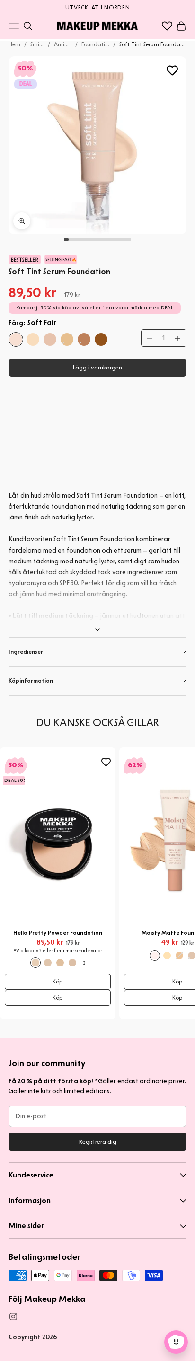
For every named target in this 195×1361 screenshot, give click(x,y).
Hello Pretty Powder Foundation (57, 932)
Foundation (95, 44)
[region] (97, 6)
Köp (58, 981)
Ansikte (62, 44)
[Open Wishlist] (167, 26)
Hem (14, 44)
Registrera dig (97, 1141)
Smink (37, 44)
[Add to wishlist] (172, 70)
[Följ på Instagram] (13, 1316)
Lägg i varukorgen (97, 367)
